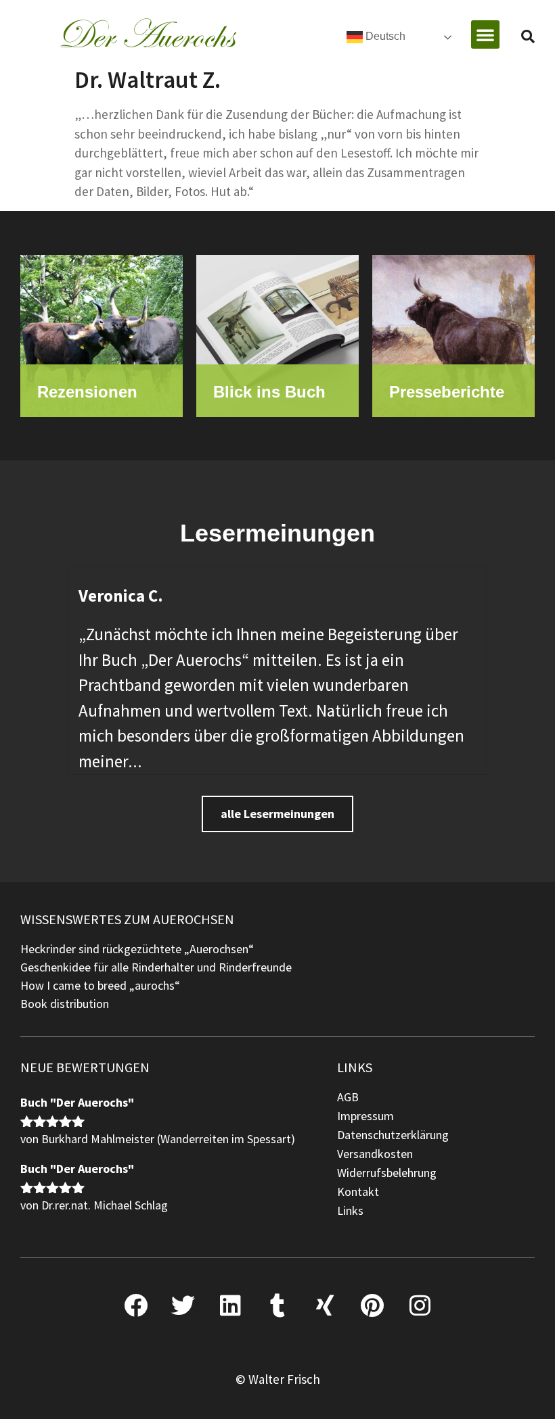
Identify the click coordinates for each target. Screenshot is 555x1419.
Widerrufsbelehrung (387, 1172)
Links (350, 1210)
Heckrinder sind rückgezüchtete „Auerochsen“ (137, 949)
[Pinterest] (372, 1305)
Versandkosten (375, 1153)
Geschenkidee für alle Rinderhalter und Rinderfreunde (156, 967)
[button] (485, 34)
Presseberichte (446, 392)
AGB (348, 1097)
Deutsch (384, 36)
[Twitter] (182, 1305)
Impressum (365, 1116)
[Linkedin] (230, 1305)
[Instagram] (419, 1305)
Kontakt (358, 1191)
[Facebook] (135, 1305)
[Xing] (325, 1305)
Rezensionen (87, 392)
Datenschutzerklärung (393, 1135)
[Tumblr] (277, 1305)
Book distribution (64, 1003)
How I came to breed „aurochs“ (100, 985)
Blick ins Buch (269, 392)
